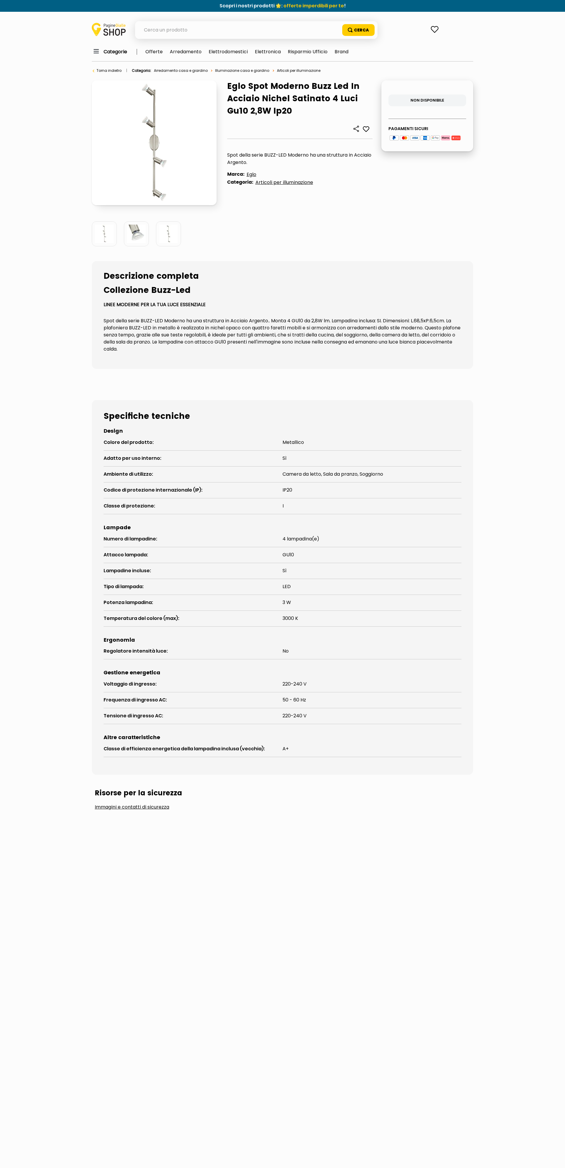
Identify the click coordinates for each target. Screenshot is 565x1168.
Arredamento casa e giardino (181, 70)
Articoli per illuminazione (298, 70)
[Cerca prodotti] (358, 30)
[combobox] (256, 30)
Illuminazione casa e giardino (242, 70)
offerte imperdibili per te (313, 5)
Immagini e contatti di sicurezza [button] (132, 807)
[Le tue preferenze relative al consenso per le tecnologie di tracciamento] (554, 1157)
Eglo (251, 174)
